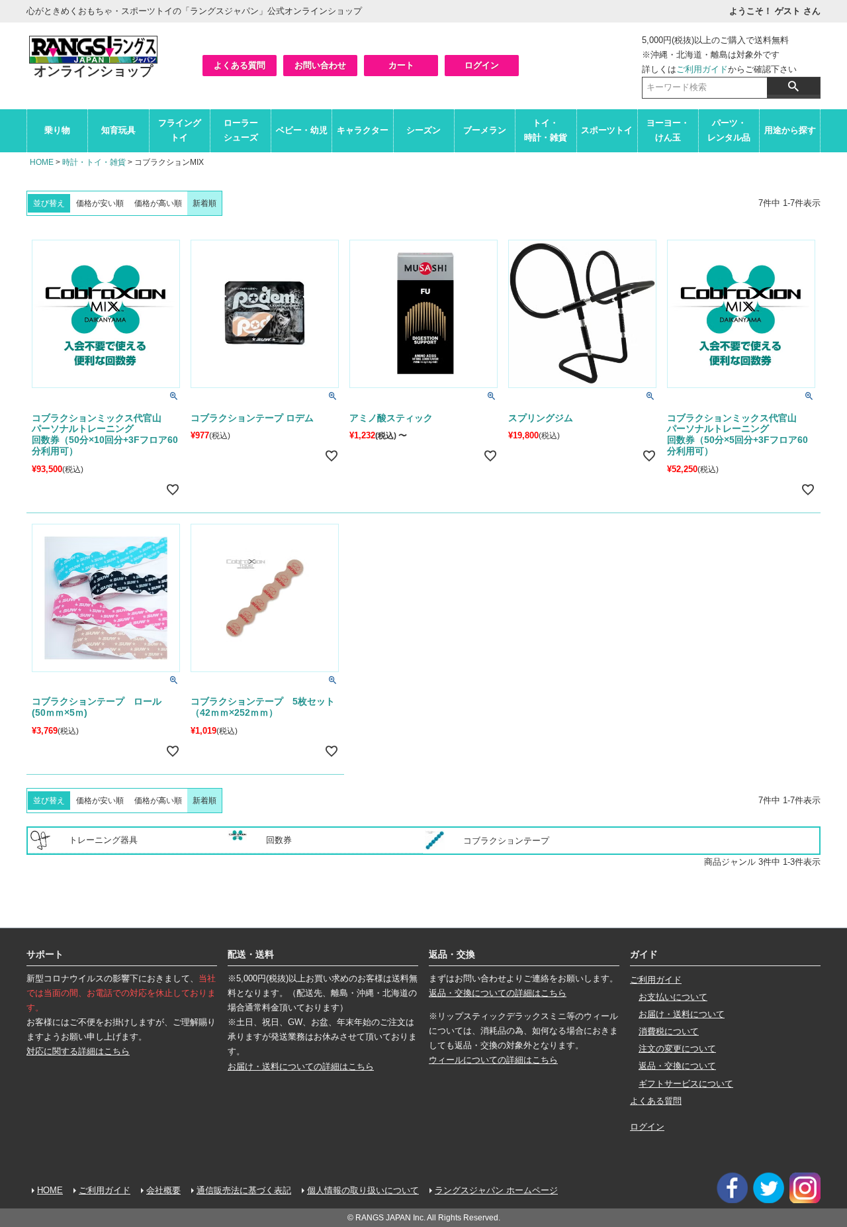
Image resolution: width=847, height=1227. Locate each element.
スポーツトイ (607, 130)
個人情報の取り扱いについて (363, 1190)
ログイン (482, 65)
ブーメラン (484, 130)
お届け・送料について (682, 1014)
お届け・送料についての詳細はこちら (301, 1066)
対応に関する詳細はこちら (78, 1051)
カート (401, 65)
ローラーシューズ (241, 130)
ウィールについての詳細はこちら (493, 1060)
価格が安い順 (100, 203)
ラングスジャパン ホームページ (496, 1190)
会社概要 (163, 1190)
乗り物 (57, 130)
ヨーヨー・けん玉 (668, 130)
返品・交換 (452, 954)
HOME (42, 162)
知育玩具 (118, 130)
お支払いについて (673, 997)
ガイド (644, 954)
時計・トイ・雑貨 (94, 162)
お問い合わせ (320, 65)
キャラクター (362, 130)
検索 (793, 86)
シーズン (423, 130)
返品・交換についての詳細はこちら (497, 993)
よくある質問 (239, 65)
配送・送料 (251, 954)
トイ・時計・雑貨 (545, 130)
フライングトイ (179, 130)
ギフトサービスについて (686, 1084)
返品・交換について (677, 1066)
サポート (45, 954)
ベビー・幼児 (302, 130)
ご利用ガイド (702, 69)
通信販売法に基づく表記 (244, 1190)
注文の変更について (677, 1049)
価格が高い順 (158, 203)
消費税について (669, 1031)
